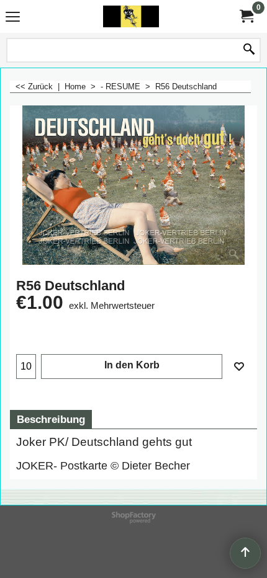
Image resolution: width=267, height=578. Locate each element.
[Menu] (13, 17)
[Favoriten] (239, 366)
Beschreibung (51, 419)
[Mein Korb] (246, 16)
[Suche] (249, 50)
